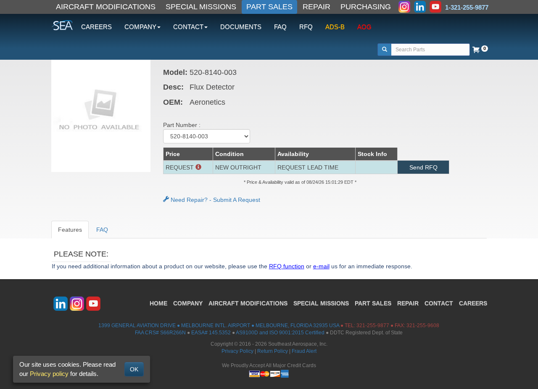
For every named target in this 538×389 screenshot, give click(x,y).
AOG (364, 26)
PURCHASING (365, 7)
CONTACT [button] (188, 26)
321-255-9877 (372, 325)
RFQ (306, 26)
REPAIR (316, 7)
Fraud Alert (304, 351)
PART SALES (269, 7)
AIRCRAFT (247, 303)
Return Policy (272, 351)
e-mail (321, 266)
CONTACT (439, 303)
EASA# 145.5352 (211, 333)
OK (134, 369)
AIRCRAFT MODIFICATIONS (106, 7)
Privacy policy (49, 373)
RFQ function (286, 266)
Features (70, 229)
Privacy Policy (237, 351)
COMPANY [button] (140, 26)
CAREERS (96, 26)
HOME (158, 303)
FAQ (280, 26)
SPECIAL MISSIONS (201, 7)
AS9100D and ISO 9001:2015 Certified (280, 333)
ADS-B (335, 26)
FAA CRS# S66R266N (160, 333)
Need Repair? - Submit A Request (214, 199)
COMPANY (188, 303)
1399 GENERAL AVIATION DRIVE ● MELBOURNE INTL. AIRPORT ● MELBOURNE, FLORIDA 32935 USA (218, 325)
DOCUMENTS (240, 26)
